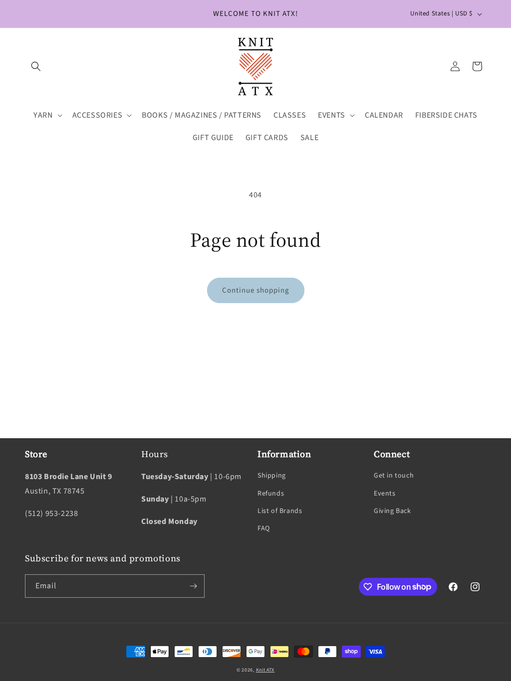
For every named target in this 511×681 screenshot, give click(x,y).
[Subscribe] (193, 586)
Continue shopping (255, 290)
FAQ (263, 528)
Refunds (270, 494)
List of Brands (279, 511)
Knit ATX (265, 670)
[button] (36, 66)
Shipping (271, 476)
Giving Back (392, 511)
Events (385, 494)
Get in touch (394, 476)
